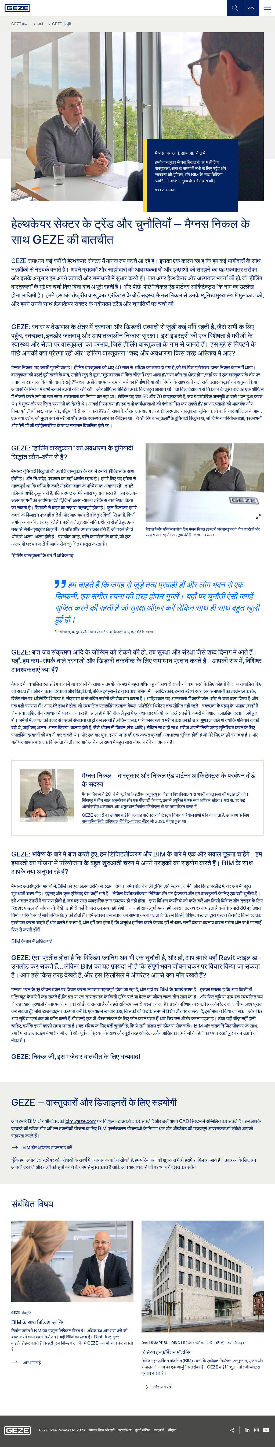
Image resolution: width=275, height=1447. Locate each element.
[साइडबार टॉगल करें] (251, 8)
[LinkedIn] (247, 1430)
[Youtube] (266, 1430)
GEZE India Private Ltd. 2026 (62, 1430)
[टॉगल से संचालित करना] (267, 8)
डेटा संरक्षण (124, 1430)
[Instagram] (256, 1430)
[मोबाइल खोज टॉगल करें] (235, 8)
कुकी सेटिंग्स (142, 1430)
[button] (232, 1431)
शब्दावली (159, 1430)
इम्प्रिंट (172, 1430)
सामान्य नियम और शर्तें (101, 1430)
